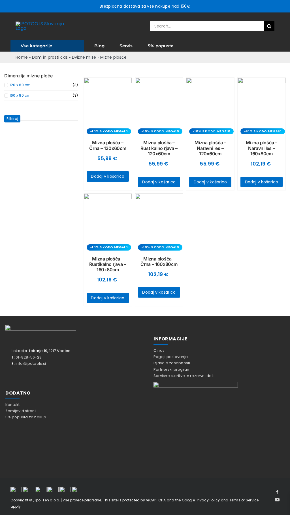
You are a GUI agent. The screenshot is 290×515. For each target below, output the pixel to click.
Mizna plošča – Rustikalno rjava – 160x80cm (107, 264)
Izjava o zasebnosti (171, 363)
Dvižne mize (84, 57)
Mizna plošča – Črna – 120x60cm (107, 145)
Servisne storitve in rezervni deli (183, 375)
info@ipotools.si (31, 363)
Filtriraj (12, 118)
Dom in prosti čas (50, 57)
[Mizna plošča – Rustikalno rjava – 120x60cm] (159, 102)
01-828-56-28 (29, 357)
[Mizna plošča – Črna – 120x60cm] (108, 102)
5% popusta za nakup (25, 417)
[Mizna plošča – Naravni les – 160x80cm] (261, 102)
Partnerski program (172, 369)
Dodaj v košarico (107, 176)
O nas (159, 350)
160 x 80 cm (20, 95)
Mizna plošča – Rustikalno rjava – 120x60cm (158, 148)
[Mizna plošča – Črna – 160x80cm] (159, 217)
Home (22, 57)
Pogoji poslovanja (170, 356)
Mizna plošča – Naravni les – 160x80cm (261, 148)
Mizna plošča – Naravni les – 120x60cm (210, 148)
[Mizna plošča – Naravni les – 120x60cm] (210, 102)
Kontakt (12, 404)
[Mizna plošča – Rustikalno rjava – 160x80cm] (108, 217)
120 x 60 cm (20, 85)
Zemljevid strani (20, 411)
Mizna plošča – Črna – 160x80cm (159, 261)
